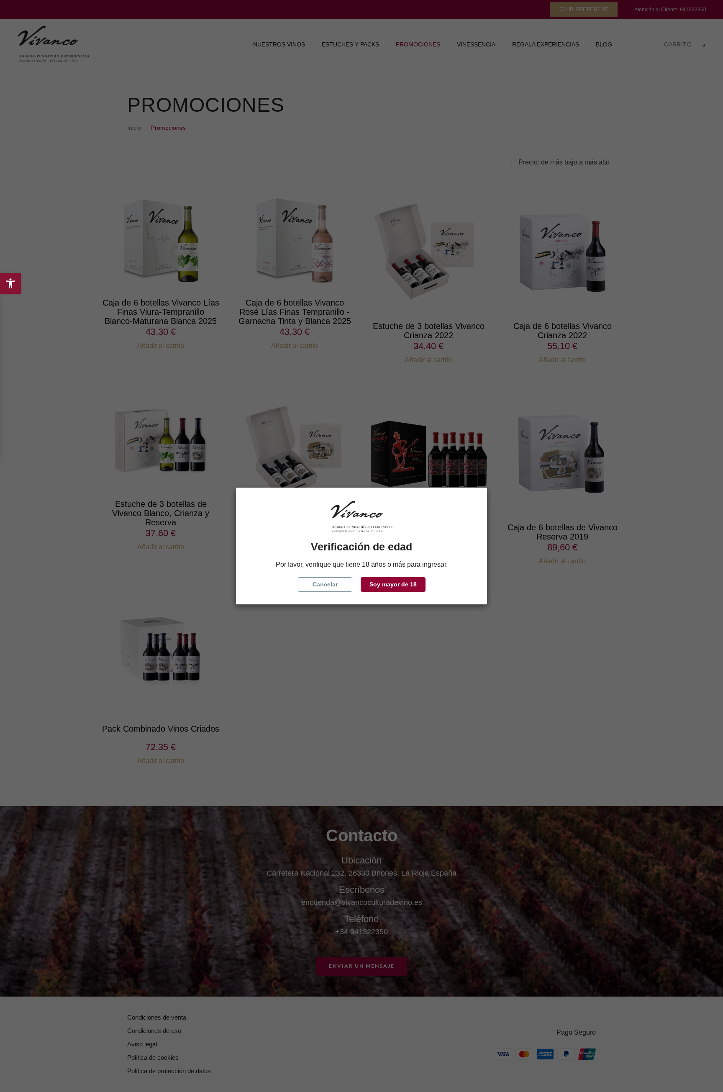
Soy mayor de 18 (393, 584)
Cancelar (325, 584)
